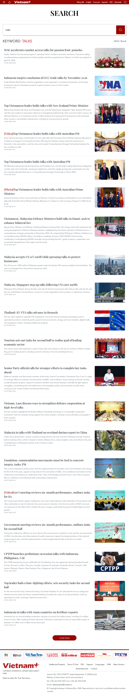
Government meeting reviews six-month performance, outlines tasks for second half (47, 527)
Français (96, 2)
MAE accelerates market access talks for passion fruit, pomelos (43, 50)
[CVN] (52, 655)
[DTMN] (69, 655)
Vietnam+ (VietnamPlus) (22, 2)
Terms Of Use (72, 664)
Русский (118, 2)
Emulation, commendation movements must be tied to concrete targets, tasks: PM (44, 462)
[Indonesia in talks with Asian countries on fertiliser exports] (110, 620)
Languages (100, 664)
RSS (82, 664)
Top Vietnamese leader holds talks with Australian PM (46, 133)
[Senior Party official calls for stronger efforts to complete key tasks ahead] (110, 376)
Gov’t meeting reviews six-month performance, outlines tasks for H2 (47, 494)
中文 (111, 2)
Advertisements (82, 668)
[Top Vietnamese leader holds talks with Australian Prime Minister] (110, 197)
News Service (118, 664)
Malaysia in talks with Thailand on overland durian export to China (45, 432)
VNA (109, 664)
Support (89, 664)
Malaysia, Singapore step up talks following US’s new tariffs (41, 284)
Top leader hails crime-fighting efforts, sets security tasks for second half (47, 585)
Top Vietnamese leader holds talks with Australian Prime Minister (43, 191)
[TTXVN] (120, 655)
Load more (65, 637)
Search (64, 13)
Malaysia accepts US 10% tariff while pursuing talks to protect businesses (42, 259)
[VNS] (34, 655)
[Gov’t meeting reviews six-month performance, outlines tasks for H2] (110, 500)
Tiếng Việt (80, 2)
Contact (94, 668)
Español (105, 2)
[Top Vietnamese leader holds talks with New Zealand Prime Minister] (110, 114)
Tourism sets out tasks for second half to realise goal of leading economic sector (43, 342)
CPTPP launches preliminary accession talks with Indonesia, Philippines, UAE (41, 556)
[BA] (87, 655)
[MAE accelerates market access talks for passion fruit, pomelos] (110, 58)
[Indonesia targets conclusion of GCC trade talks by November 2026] (110, 86)
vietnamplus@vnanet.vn (62, 684)
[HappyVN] (105, 655)
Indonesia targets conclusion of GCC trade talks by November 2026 (45, 78)
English (88, 2)
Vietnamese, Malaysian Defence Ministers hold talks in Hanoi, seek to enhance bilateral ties (47, 221)
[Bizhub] (17, 655)
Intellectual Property (57, 664)
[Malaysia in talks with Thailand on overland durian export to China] (110, 440)
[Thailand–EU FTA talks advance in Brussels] (110, 320)
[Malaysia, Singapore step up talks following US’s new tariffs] (110, 293)
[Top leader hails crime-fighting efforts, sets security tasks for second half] (110, 591)
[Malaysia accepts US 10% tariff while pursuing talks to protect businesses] (110, 265)
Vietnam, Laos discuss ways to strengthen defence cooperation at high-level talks (44, 405)
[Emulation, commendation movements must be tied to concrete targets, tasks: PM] (110, 468)
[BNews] (6, 655)
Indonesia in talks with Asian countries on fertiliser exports (41, 612)
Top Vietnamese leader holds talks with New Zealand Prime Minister (46, 105)
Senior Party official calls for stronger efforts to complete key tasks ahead (45, 370)
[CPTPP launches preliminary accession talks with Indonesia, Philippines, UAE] (110, 562)
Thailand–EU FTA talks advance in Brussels (31, 312)
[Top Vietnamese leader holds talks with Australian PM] (110, 142)
